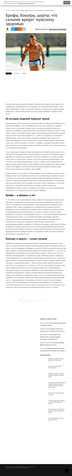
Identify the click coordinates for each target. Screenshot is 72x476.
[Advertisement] (33, 89)
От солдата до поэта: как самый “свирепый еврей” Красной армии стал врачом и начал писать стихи (56, 385)
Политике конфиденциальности (26, 3)
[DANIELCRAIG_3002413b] (36, 52)
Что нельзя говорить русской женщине (56, 393)
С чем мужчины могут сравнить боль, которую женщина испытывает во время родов (50, 337)
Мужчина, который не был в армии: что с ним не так (55, 359)
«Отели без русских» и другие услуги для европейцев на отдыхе (56, 402)
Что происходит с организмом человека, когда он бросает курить (56, 410)
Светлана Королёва (57, 29)
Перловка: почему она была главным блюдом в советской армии (56, 375)
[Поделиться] (16, 29)
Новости (18, 10)
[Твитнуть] (13, 29)
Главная (13, 10)
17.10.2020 (16, 73)
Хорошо (66, 2)
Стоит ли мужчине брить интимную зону (54, 367)
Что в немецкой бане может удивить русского (56, 419)
